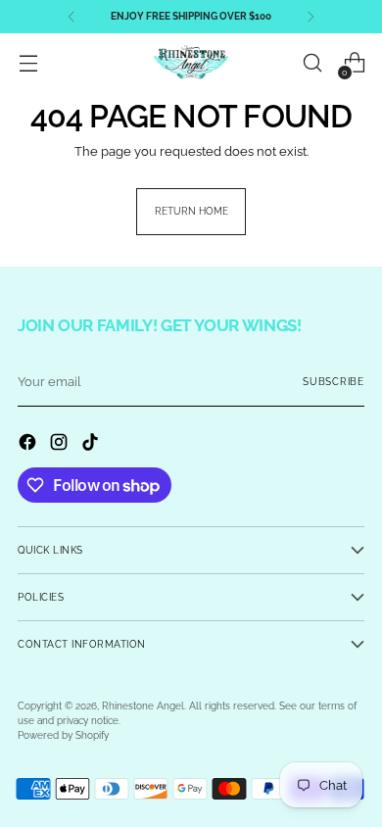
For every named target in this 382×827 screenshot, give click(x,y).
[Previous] (71, 16)
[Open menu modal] (28, 63)
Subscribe (333, 381)
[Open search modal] (312, 63)
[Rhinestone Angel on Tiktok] (92, 444)
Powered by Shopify (63, 735)
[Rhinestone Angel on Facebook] (29, 444)
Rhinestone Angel (143, 706)
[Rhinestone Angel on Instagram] (60, 444)
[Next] (310, 16)
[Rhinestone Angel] (191, 62)
